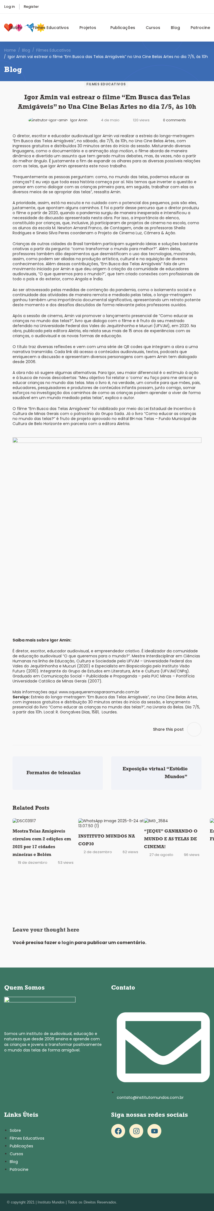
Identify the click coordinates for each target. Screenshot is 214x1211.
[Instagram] (136, 1131)
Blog (26, 50)
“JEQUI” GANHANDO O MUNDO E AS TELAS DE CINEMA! (171, 839)
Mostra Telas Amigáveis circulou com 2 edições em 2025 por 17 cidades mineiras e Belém (42, 843)
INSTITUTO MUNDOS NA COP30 (106, 840)
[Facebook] (118, 1131)
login (68, 942)
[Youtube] (154, 1131)
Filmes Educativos (53, 50)
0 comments (174, 120)
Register (31, 6)
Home (10, 50)
